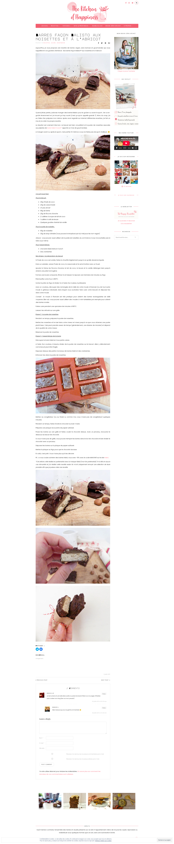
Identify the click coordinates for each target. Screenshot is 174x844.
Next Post (105, 680)
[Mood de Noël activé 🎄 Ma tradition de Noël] (126, 172)
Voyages (66, 26)
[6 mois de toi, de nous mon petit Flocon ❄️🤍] (126, 180)
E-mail (41, 743)
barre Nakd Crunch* (54, 128)
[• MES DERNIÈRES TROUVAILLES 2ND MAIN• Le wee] (134, 180)
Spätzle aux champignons (121, 811)
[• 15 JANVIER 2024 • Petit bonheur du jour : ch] (118, 164)
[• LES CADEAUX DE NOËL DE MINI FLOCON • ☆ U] (126, 164)
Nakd (106, 457)
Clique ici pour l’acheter (126, 71)
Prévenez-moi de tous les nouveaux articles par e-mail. (82, 759)
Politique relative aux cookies (103, 841)
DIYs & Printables (81, 26)
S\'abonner (127, 186)
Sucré (53, 42)
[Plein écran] (136, 148)
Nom (41, 738)
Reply (104, 694)
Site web (41, 748)
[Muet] (133, 148)
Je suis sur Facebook (126, 195)
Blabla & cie (97, 26)
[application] (126, 143)
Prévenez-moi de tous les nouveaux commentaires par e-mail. (85, 754)
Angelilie (50, 693)
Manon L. (55, 707)
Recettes (54, 26)
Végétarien (61, 42)
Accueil (45, 26)
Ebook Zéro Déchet (113, 26)
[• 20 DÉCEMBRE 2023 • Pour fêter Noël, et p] (134, 172)
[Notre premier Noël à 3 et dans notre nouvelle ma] (118, 180)
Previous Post (42, 680)
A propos (127, 26)
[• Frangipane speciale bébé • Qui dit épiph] (134, 164)
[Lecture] (117, 148)
